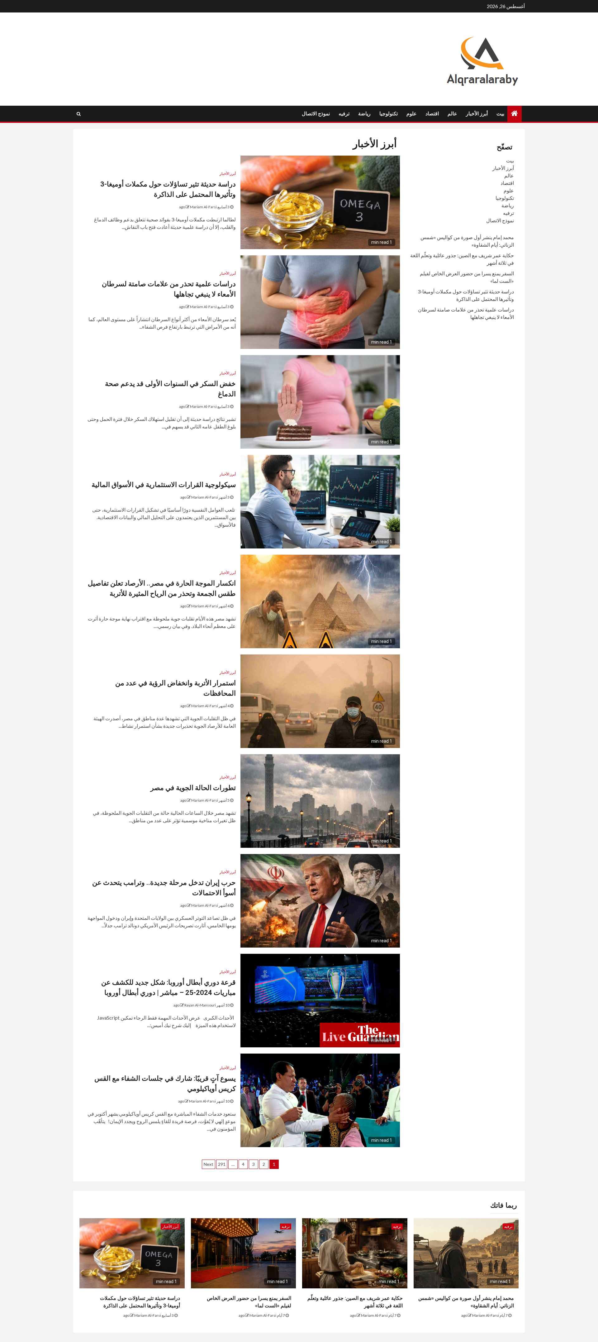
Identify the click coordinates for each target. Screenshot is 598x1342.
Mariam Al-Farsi (203, 207)
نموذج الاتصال (316, 114)
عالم (452, 114)
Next (208, 1164)
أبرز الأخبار (477, 114)
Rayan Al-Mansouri (200, 1005)
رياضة (364, 114)
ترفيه (344, 114)
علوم (411, 114)
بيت (500, 114)
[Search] (79, 114)
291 (221, 1164)
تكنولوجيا (388, 114)
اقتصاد (432, 114)
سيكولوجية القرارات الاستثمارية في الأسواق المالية (164, 485)
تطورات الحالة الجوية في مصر (193, 788)
